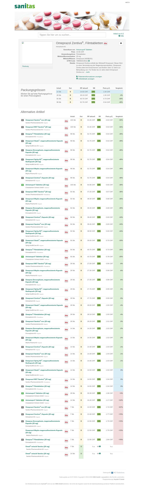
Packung (25, 66)
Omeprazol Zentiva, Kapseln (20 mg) (40, 178)
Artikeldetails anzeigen (86, 79)
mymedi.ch (105, 477)
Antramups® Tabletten (84, 50)
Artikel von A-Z (118, 34)
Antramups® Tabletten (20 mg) (37, 185)
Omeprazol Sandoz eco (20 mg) (38, 120)
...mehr (87, 72)
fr (127, 2)
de (126, 2)
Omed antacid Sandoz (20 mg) (38, 446)
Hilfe (122, 36)
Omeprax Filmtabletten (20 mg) (38, 134)
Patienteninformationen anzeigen (90, 76)
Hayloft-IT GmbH (119, 479)
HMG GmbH (96, 477)
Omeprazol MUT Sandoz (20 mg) (38, 127)
